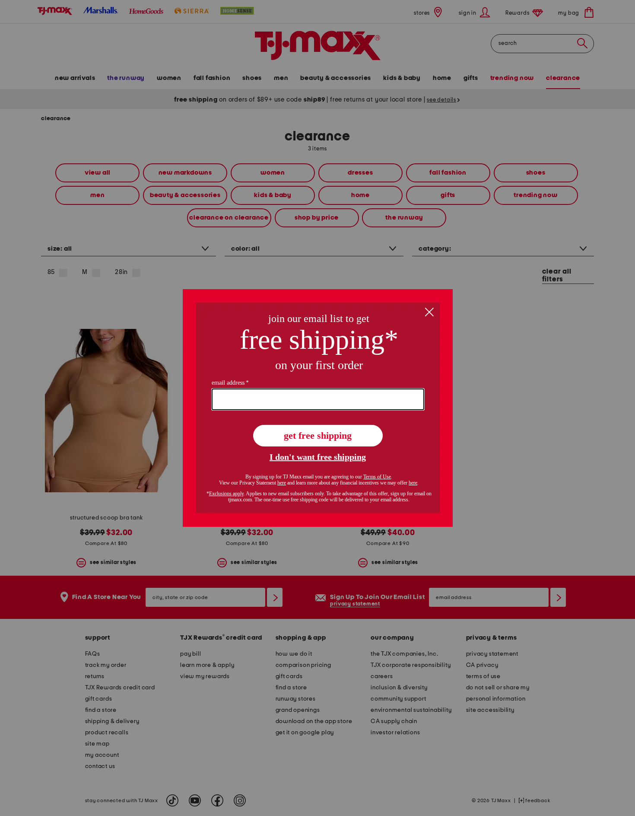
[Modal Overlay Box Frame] (318, 408)
